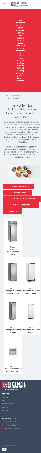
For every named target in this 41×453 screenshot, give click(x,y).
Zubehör (13, 211)
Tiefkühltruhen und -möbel (22, 199)
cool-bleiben (11, 445)
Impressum (6, 410)
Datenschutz (6, 407)
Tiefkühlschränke (17, 192)
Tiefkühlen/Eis (16, 96)
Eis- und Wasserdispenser (21, 205)
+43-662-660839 (10, 422)
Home (7, 96)
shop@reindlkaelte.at (11, 428)
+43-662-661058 (10, 425)
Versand (5, 397)
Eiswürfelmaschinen (19, 186)
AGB (3, 400)
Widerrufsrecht (7, 404)
